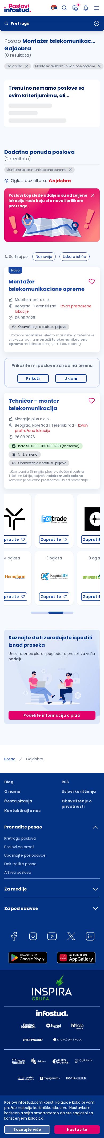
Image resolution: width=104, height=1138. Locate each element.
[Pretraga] (64, 8)
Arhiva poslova (17, 872)
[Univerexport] (64, 578)
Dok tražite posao (20, 864)
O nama (12, 791)
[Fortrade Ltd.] (22, 521)
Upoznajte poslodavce (25, 855)
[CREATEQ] (64, 521)
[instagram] (33, 937)
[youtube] (52, 937)
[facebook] (14, 937)
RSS (65, 782)
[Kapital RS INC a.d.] (22, 578)
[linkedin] (90, 937)
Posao (9, 759)
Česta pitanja (18, 801)
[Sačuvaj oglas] (91, 281)
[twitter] (71, 937)
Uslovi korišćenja (79, 791)
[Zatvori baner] (92, 195)
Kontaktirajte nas (22, 810)
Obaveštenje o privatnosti (77, 803)
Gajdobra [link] (34, 759)
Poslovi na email (19, 847)
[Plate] (75, 8)
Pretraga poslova (20, 838)
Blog (8, 782)
